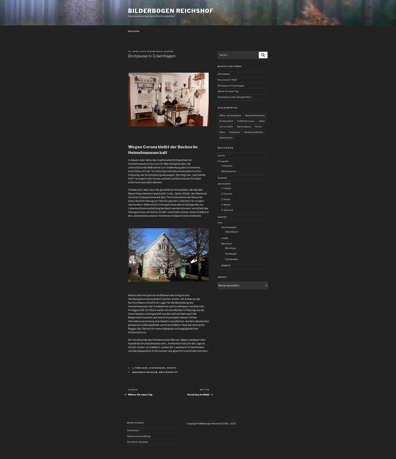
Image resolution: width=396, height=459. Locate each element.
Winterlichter (226, 137)
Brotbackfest (169, 372)
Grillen (262, 121)
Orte (220, 222)
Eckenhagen (157, 368)
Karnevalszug (244, 126)
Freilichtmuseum (246, 121)
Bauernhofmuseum (145, 372)
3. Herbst (226, 199)
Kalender (222, 217)
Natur (222, 132)
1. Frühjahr (140, 368)
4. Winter (226, 204)
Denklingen (231, 253)
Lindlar (224, 238)
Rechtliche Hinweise (137, 442)
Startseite (133, 31)
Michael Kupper (163, 51)
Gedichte (222, 178)
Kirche (258, 126)
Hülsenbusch (231, 231)
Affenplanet (224, 74)
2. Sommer (226, 193)
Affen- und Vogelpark (230, 115)
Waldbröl (225, 265)
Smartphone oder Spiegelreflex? (234, 97)
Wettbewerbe (228, 171)
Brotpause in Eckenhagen (231, 85)
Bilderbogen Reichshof (170, 10)
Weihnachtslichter (253, 132)
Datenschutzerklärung (138, 436)
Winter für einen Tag (228, 91)
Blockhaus (230, 248)
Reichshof (226, 243)
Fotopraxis (226, 165)
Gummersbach (229, 227)
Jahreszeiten (224, 183)
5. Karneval (227, 210)
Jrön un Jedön (226, 126)
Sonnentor (234, 132)
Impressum (133, 430)
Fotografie (223, 161)
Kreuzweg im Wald (227, 79)
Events (171, 368)
